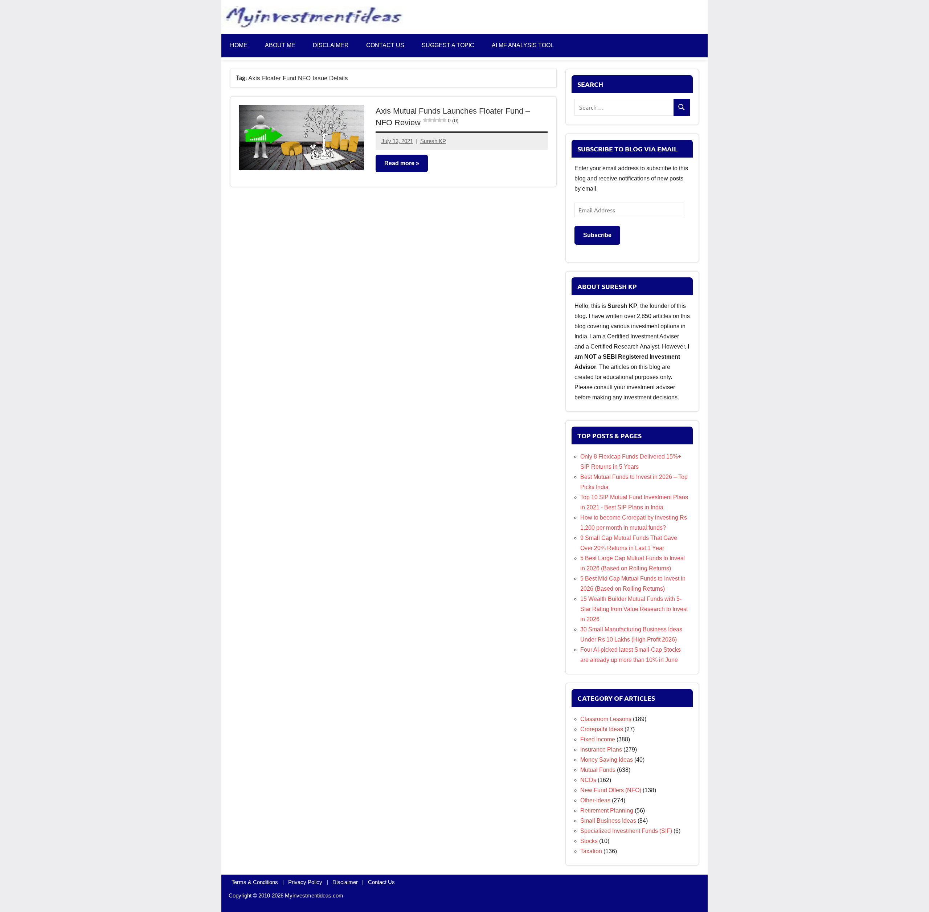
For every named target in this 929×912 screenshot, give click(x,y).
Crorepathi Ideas (601, 729)
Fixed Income (597, 739)
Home (238, 45)
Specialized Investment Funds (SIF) (626, 831)
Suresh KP (433, 141)
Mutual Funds (597, 770)
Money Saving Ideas (606, 760)
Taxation (591, 851)
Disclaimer (331, 45)
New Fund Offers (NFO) (610, 790)
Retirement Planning (606, 810)
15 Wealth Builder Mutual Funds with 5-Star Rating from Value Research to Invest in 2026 (634, 609)
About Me (280, 45)
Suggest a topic (448, 45)
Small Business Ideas (608, 821)
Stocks (589, 841)
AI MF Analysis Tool (523, 45)
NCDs (588, 780)
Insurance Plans (601, 749)
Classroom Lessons (605, 719)
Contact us (385, 45)
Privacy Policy (305, 882)
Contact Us (381, 882)
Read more (399, 163)
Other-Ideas (595, 800)
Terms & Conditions (255, 882)
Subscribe (597, 235)
